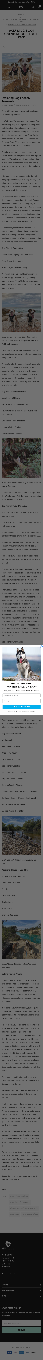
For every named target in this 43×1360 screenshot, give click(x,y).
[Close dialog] (41, 647)
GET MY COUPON (22, 707)
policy (33, 711)
